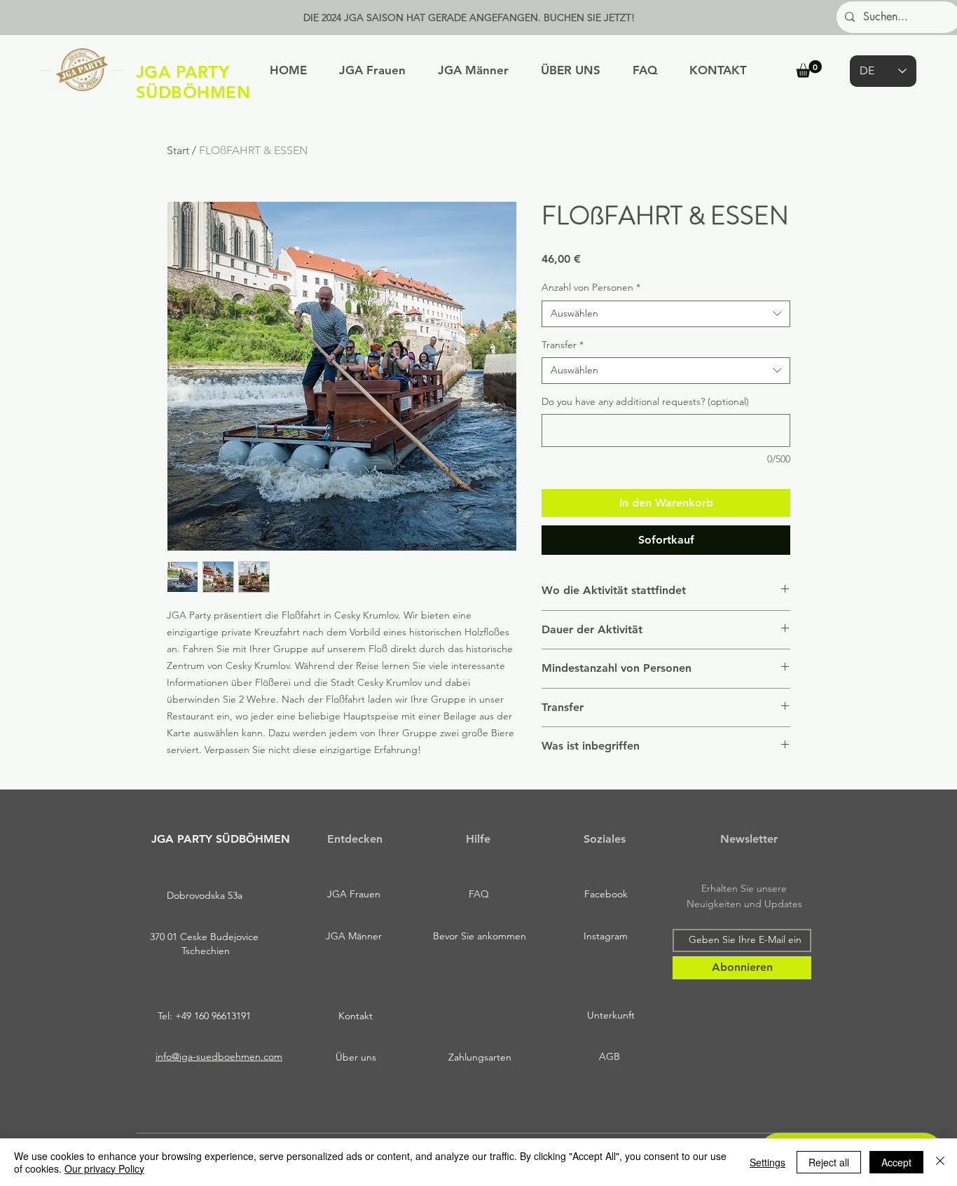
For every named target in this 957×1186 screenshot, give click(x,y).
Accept (896, 1162)
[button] (809, 69)
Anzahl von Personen (591, 287)
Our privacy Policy (104, 1168)
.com (271, 1056)
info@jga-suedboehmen (208, 1056)
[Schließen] (940, 1162)
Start (178, 150)
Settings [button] (767, 1162)
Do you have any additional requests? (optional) (645, 401)
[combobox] (666, 314)
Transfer (563, 344)
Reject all (828, 1162)
